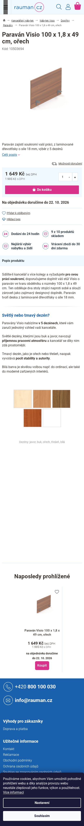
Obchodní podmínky (17, 760)
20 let (45, 477)
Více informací (13, 792)
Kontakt (8, 749)
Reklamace (11, 755)
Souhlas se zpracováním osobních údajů (32, 772)
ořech (46, 469)
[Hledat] (59, 7)
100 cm (47, 537)
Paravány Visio (51, 460)
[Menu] (5, 7)
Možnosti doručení (70, 163)
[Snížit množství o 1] (69, 177)
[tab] (15, 260)
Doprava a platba (15, 729)
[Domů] (4, 20)
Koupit (42, 665)
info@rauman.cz (33, 700)
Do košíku (44, 190)
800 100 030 (35, 687)
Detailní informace (42, 155)
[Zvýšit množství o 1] (75, 177)
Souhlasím (42, 816)
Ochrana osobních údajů (20, 766)
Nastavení (42, 803)
